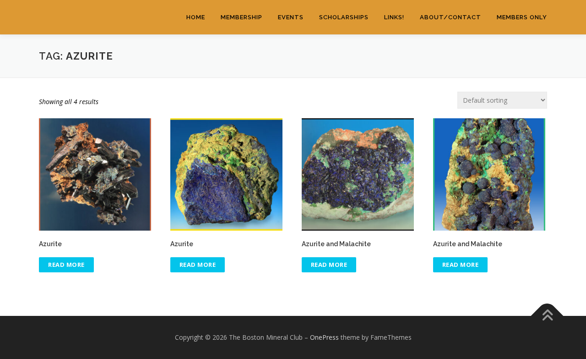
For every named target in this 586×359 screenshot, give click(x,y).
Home (195, 17)
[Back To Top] (547, 316)
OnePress (324, 337)
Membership (241, 17)
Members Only (522, 17)
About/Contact (450, 17)
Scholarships (344, 17)
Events (291, 17)
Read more (66, 264)
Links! (394, 17)
